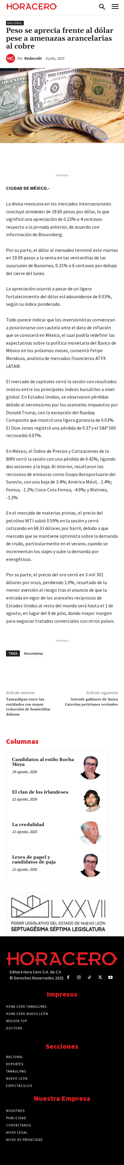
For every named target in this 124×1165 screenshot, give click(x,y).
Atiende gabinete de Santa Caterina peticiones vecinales (91, 701)
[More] (100, 157)
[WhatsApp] (59, 157)
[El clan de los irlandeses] (90, 800)
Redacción (33, 58)
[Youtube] (110, 977)
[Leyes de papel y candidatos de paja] (90, 865)
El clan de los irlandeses (40, 792)
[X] (45, 157)
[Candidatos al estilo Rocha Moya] (90, 768)
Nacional (15, 23)
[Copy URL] (86, 157)
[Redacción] (11, 58)
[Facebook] (31, 157)
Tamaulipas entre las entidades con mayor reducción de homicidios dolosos (28, 706)
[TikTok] (89, 977)
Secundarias (33, 653)
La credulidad (28, 825)
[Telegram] (73, 157)
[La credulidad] (90, 833)
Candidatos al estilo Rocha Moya (43, 762)
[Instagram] (78, 977)
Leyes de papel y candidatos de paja (34, 859)
